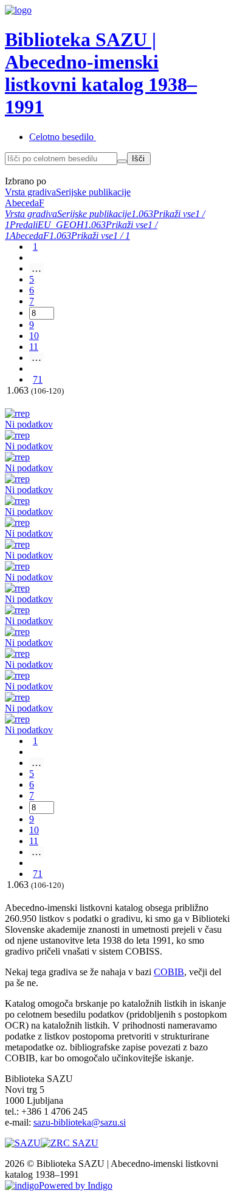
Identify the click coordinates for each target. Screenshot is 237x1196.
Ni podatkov (29, 424)
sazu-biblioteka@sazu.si (79, 1122)
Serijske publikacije (94, 214)
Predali (24, 225)
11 (33, 346)
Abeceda (26, 235)
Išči (138, 158)
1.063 (142, 214)
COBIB (169, 972)
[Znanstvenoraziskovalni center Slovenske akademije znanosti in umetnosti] (69, 1143)
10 (34, 336)
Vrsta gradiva (31, 214)
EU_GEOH (61, 225)
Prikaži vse (174, 214)
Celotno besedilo (61, 137)
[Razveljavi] (122, 161)
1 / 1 (121, 235)
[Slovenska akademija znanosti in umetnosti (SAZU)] (23, 1143)
